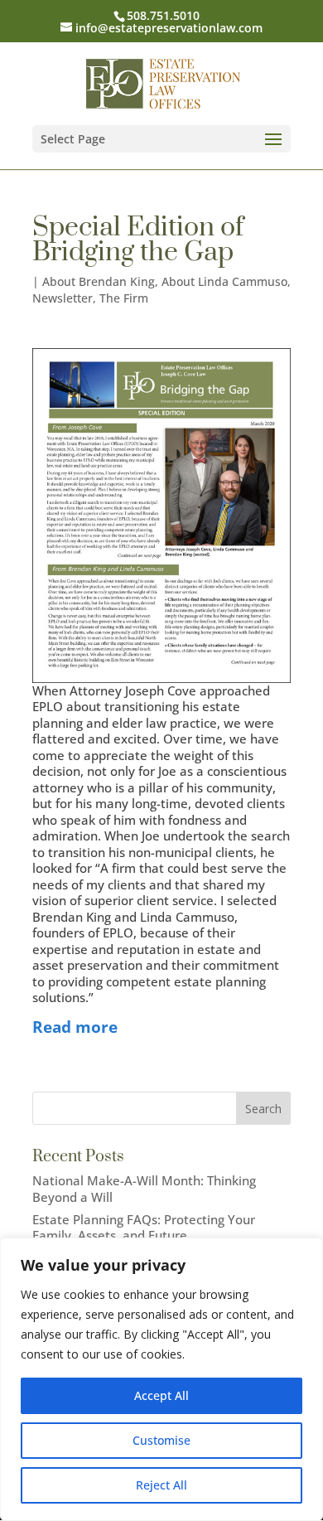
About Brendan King (98, 281)
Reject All (161, 1485)
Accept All (161, 1395)
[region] (161, 1379)
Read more (75, 1026)
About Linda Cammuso (224, 281)
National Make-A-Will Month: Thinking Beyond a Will (144, 1188)
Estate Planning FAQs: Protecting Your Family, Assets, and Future (143, 1227)
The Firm (123, 298)
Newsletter (62, 298)
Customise (161, 1440)
